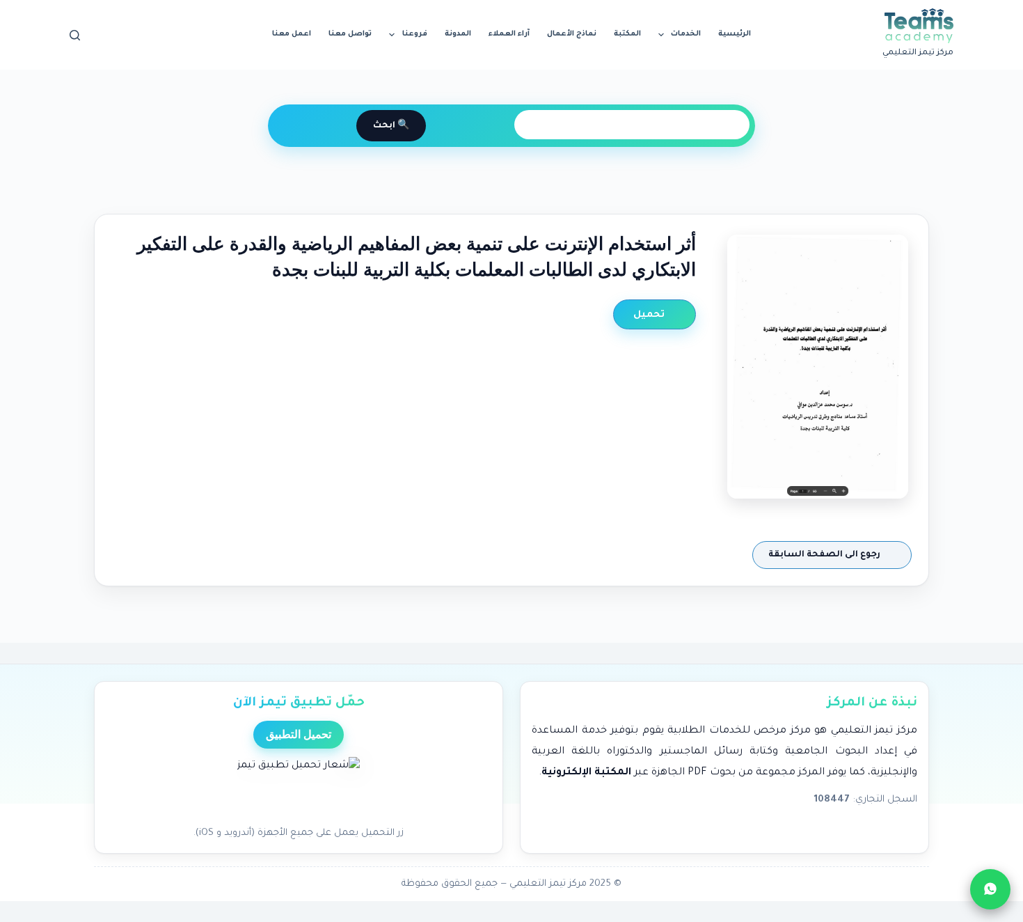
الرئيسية (734, 34)
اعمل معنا (291, 34)
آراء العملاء (509, 34)
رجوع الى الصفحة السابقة (825, 555)
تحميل (650, 315)
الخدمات (686, 34)
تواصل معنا (350, 34)
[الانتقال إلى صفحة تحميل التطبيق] (298, 787)
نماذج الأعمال (571, 34)
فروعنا (414, 34)
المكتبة (627, 34)
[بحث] (75, 35)
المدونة (458, 34)
